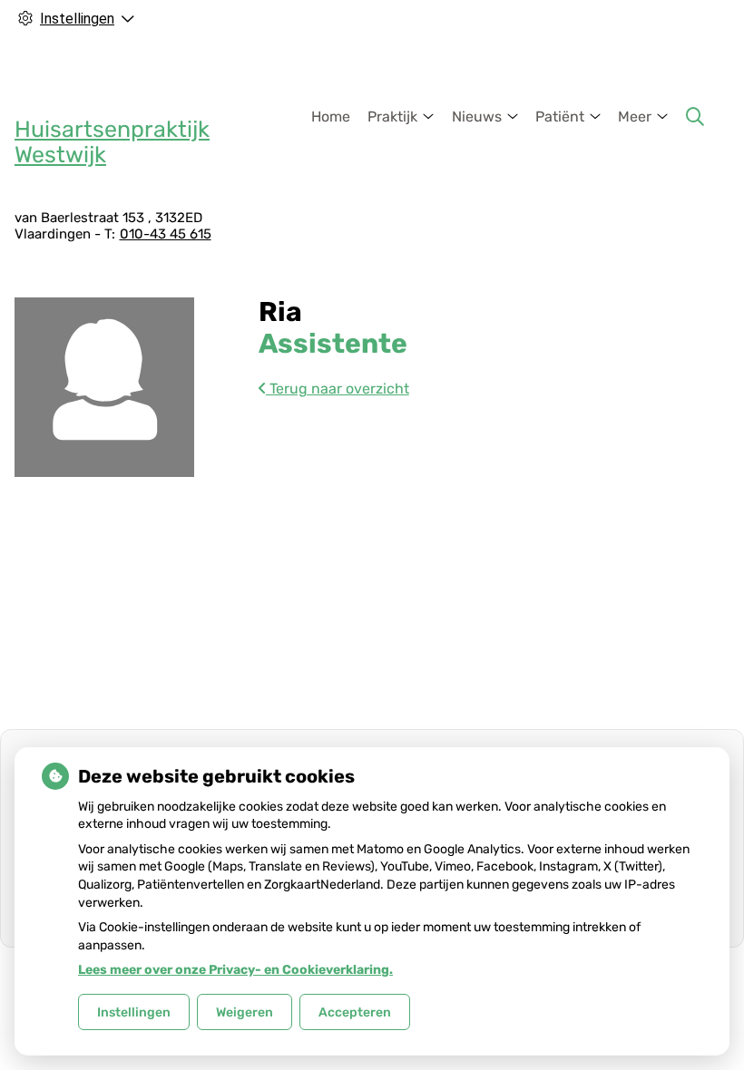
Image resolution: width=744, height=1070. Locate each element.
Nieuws (477, 116)
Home (330, 116)
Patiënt (559, 116)
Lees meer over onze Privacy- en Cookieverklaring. (235, 970)
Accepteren (354, 1012)
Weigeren (244, 1012)
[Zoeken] (695, 117)
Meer (634, 116)
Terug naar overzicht (337, 388)
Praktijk (392, 116)
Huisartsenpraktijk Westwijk (112, 142)
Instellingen (134, 1012)
